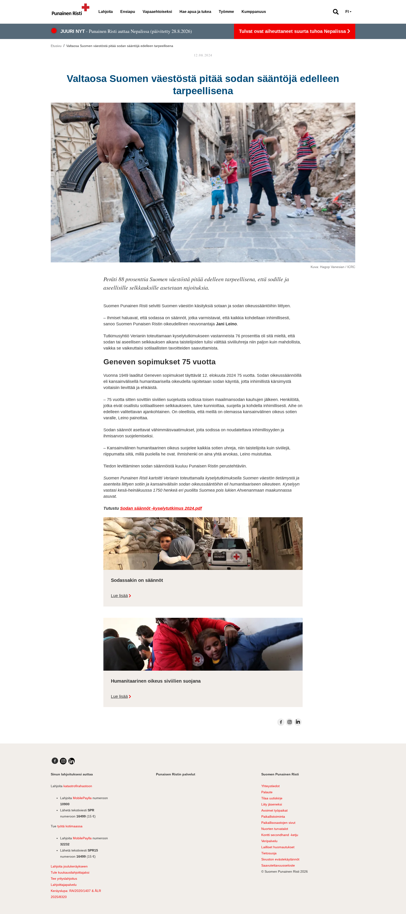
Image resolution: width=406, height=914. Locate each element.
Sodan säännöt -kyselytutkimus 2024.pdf (161, 508)
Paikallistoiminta (273, 816)
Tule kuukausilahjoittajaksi (70, 872)
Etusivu (56, 46)
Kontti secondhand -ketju (279, 835)
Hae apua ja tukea (195, 12)
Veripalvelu (269, 841)
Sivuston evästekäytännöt (280, 859)
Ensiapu (127, 12)
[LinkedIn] (298, 722)
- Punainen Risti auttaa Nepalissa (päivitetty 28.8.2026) (126, 31)
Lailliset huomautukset (277, 847)
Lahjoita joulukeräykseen (69, 866)
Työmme (226, 12)
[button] (333, 11)
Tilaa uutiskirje (271, 798)
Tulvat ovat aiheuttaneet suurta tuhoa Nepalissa (293, 31)
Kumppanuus (254, 12)
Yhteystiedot (270, 786)
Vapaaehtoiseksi (157, 12)
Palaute (267, 792)
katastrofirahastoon (77, 786)
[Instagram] (289, 722)
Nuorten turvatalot (274, 829)
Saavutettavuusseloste (278, 865)
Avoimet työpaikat (274, 810)
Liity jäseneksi (271, 804)
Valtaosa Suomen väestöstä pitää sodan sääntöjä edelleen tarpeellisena (119, 46)
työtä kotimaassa (69, 826)
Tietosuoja (269, 853)
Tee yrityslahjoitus (64, 878)
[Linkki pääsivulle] (71, 11)
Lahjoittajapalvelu (64, 885)
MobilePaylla (82, 798)
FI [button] (347, 12)
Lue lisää (119, 595)
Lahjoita (105, 12)
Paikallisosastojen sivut (278, 823)
